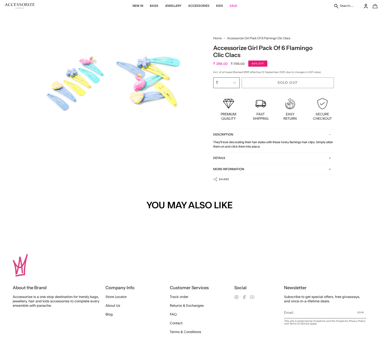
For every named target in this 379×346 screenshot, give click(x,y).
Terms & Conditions (185, 332)
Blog (109, 314)
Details (219, 158)
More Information (228, 169)
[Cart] (372, 6)
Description (223, 134)
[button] (138, 6)
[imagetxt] (19, 6)
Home (217, 38)
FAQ (173, 314)
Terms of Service (299, 323)
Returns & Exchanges (187, 305)
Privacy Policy (357, 321)
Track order (179, 297)
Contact (176, 323)
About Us (112, 305)
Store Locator (116, 297)
